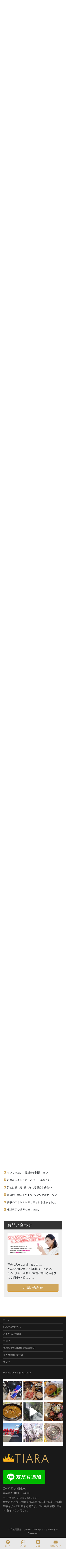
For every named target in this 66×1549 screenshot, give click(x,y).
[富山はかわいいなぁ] (53, 1432)
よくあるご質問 (12, 1333)
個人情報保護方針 (13, 1354)
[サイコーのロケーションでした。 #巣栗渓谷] (32, 1411)
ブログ (6, 1340)
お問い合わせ (33, 1288)
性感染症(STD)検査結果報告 (19, 1347)
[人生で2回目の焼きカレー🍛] (12, 1411)
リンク (6, 1361)
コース (7, 1546)
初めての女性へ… (13, 1327)
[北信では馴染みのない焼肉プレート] (53, 1411)
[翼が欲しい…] (12, 1390)
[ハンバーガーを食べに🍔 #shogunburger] (53, 1390)
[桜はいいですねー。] (32, 1432)
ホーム (6, 1320)
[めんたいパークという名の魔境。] (12, 1432)
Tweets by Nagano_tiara (17, 1372)
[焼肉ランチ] (32, 1390)
